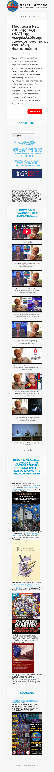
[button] (30, 242)
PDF (36, 485)
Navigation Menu (28, 16)
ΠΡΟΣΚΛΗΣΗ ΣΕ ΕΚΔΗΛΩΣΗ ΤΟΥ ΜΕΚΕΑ (25, 702)
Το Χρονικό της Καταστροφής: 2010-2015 (24, 488)
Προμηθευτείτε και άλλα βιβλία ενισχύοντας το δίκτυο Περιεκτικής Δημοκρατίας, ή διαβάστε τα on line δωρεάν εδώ (27, 679)
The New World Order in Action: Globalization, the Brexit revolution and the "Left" (26, 586)
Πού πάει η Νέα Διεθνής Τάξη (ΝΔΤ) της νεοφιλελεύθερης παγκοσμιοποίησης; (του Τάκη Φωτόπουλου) (30, 37)
